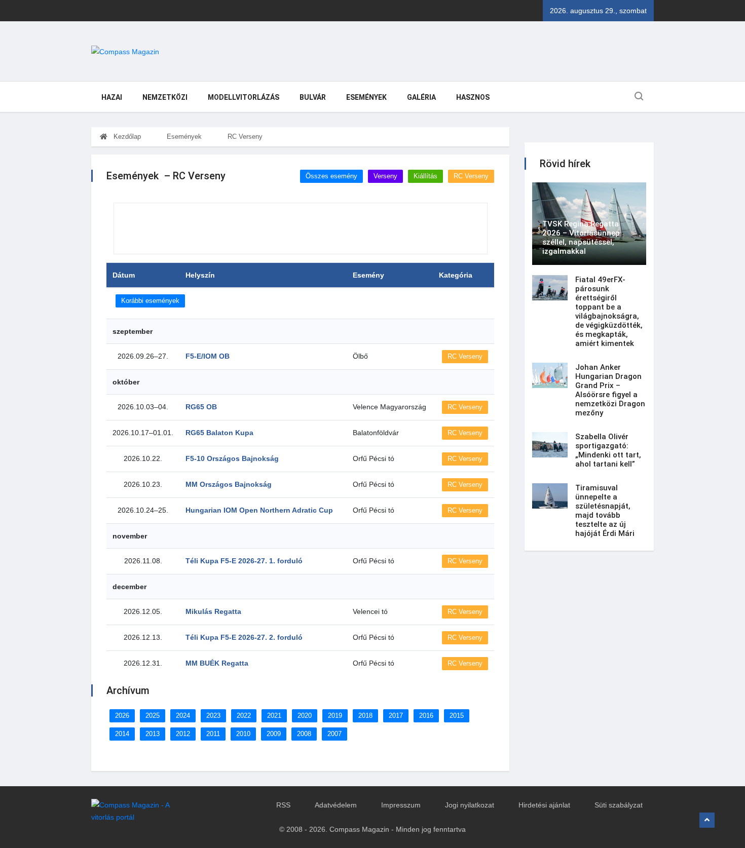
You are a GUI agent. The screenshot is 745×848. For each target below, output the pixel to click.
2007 (334, 734)
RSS (283, 805)
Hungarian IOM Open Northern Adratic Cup (259, 510)
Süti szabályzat (618, 805)
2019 (335, 715)
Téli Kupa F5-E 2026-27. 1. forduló (244, 561)
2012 (183, 734)
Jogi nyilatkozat (469, 805)
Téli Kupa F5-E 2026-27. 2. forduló (244, 637)
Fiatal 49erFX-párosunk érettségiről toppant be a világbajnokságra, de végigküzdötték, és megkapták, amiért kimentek (609, 311)
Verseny (385, 176)
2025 (152, 715)
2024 (183, 715)
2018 (365, 715)
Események (366, 97)
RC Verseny (245, 136)
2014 (122, 734)
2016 (426, 715)
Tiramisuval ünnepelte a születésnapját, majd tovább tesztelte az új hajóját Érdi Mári (605, 510)
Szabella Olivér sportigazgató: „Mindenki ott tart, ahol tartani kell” (608, 450)
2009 (274, 734)
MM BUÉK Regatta (216, 663)
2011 (213, 734)
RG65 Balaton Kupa (219, 433)
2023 (213, 715)
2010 (243, 734)
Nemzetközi (165, 97)
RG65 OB (201, 407)
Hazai (111, 97)
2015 (457, 715)
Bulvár (313, 97)
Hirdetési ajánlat (544, 805)
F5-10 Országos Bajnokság (232, 458)
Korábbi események (150, 300)
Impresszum (401, 805)
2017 (396, 715)
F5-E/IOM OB (207, 356)
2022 (244, 715)
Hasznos (473, 97)
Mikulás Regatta (213, 611)
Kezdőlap (126, 136)
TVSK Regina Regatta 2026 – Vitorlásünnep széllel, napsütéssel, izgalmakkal (581, 237)
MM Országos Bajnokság (228, 484)
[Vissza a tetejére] (707, 820)
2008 (304, 734)
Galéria (421, 97)
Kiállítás (425, 176)
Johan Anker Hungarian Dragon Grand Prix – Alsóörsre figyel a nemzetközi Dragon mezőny (610, 390)
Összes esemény (331, 176)
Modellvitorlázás (243, 97)
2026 (122, 715)
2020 (304, 715)
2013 (152, 734)
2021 (274, 715)
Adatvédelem (336, 805)
